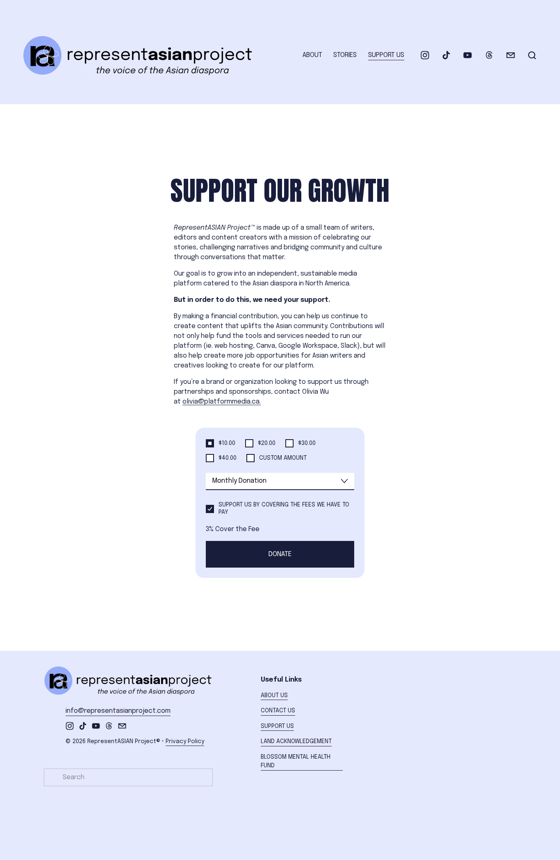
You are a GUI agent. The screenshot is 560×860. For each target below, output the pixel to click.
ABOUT (312, 55)
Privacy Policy (185, 741)
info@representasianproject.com (118, 710)
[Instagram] (425, 55)
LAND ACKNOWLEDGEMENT (296, 741)
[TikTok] (446, 55)
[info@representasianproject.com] (510, 55)
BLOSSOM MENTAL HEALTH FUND (295, 761)
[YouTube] (467, 55)
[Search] (532, 55)
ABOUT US (274, 695)
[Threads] (489, 55)
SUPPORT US (386, 55)
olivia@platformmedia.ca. (221, 401)
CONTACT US (278, 711)
